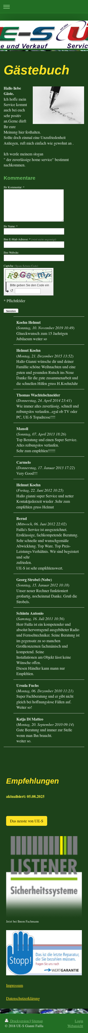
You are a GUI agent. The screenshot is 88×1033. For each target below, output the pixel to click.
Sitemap (37, 1021)
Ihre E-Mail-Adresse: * (30, 239)
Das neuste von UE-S (26, 820)
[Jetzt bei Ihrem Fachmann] (44, 877)
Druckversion (19, 1021)
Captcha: (21, 266)
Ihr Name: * (11, 226)
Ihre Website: (11, 252)
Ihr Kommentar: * (14, 187)
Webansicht (75, 1025)
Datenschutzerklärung (23, 998)
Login (79, 1021)
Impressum (14, 985)
